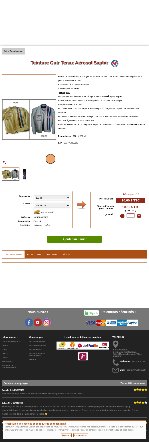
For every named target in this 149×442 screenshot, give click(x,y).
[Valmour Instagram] (46, 322)
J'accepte (66, 435)
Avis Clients (52, 254)
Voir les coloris (47, 212)
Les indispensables (13, 254)
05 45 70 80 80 (138, 361)
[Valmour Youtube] (37, 322)
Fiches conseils (34, 254)
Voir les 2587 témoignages (132, 383)
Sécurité (66, 254)
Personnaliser (80, 435)
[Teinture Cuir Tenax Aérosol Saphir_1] (10, 174)
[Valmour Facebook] (29, 322)
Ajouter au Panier (74, 239)
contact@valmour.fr (136, 370)
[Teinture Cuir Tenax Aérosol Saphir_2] (24, 173)
